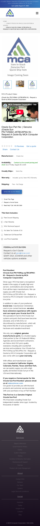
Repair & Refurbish (20, 443)
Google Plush (20, 508)
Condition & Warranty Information (20, 459)
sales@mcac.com (15, 383)
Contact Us (14, 149)
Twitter (20, 505)
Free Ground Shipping (11, 218)
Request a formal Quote (11, 202)
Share (5, 149)
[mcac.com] (10, 13)
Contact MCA (20, 479)
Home (5, 21)
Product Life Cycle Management (20, 468)
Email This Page (9, 199)
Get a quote (31, 146)
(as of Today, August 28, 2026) (16, 165)
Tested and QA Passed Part (13, 235)
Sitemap (20, 465)
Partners (20, 482)
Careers (20, 488)
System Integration (20, 453)
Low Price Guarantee (11, 239)
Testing (20, 456)
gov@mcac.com (23, 253)
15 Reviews (19, 146)
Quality (20, 450)
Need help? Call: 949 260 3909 (13, 205)
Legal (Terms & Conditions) (20, 491)
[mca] (20, 429)
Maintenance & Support (20, 462)
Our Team (20, 485)
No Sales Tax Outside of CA (13, 230)
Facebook (20, 502)
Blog (20, 515)
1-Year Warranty (9, 222)
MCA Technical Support (12, 226)
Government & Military (20, 446)
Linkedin (20, 511)
